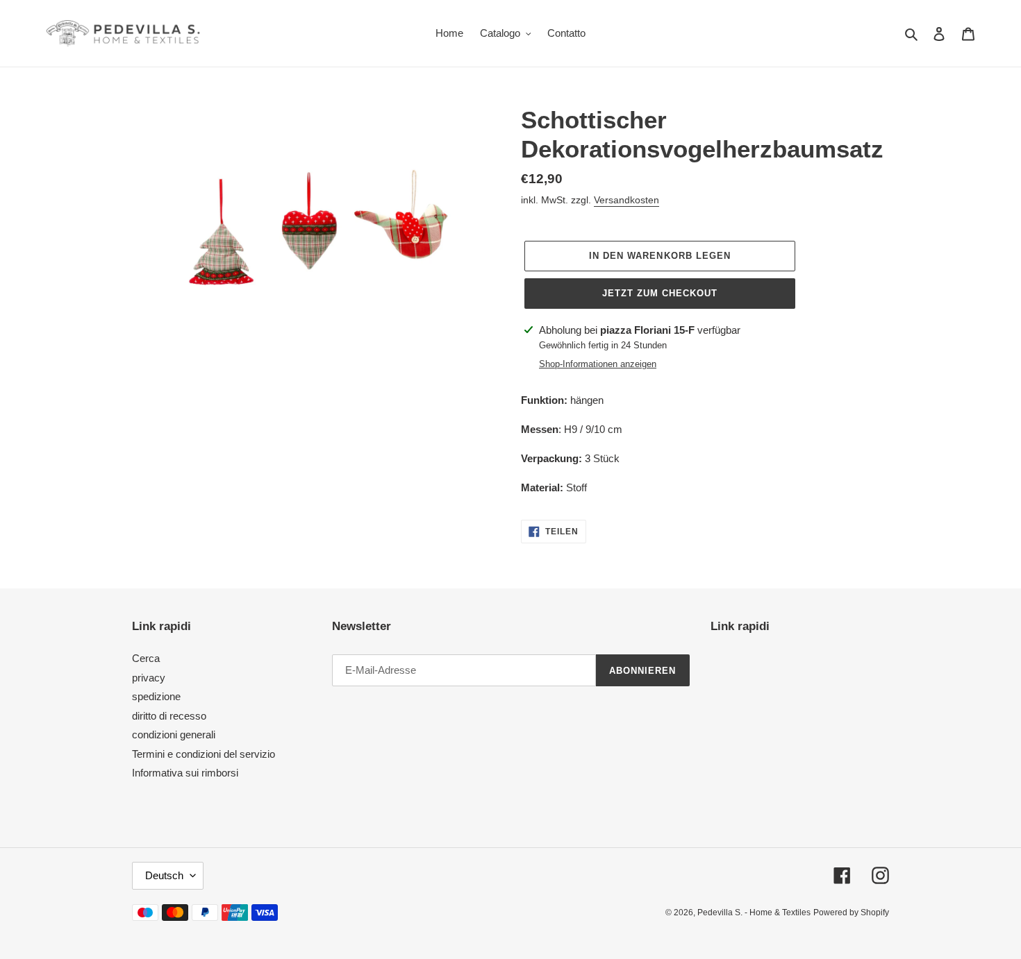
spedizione (156, 696)
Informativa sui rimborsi (185, 773)
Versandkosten (626, 199)
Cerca (146, 658)
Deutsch (164, 875)
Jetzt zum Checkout (660, 293)
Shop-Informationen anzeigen (597, 364)
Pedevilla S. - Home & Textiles (754, 912)
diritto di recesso (169, 716)
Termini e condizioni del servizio (203, 754)
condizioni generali (173, 734)
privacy (148, 678)
